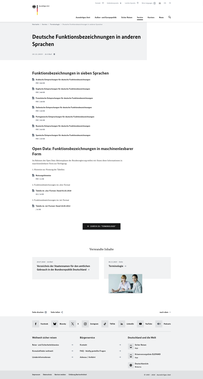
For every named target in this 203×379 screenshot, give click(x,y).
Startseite (35, 24)
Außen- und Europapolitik (106, 17)
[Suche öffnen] (169, 17)
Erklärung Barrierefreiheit (78, 375)
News (161, 17)
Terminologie (55, 24)
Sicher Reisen (126, 17)
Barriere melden (60, 375)
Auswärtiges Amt (83, 17)
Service (140, 18)
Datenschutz (47, 375)
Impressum (36, 375)
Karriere (151, 17)
